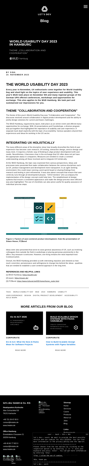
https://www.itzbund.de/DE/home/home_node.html (38, 281)
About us (67, 418)
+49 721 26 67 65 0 (10, 419)
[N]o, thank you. (40, 459)
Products (67, 415)
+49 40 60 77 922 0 (10, 443)
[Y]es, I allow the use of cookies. (48, 455)
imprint (81, 441)
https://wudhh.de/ (29, 275)
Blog (66, 423)
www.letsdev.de (9, 425)
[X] (87, 434)
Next (85, 333)
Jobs (66, 421)
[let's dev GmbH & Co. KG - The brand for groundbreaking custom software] (44, 412)
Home (66, 406)
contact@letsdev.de (10, 422)
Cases (66, 412)
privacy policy (62, 441)
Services (67, 409)
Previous (3, 333)
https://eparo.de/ (21, 278)
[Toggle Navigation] (85, 6)
